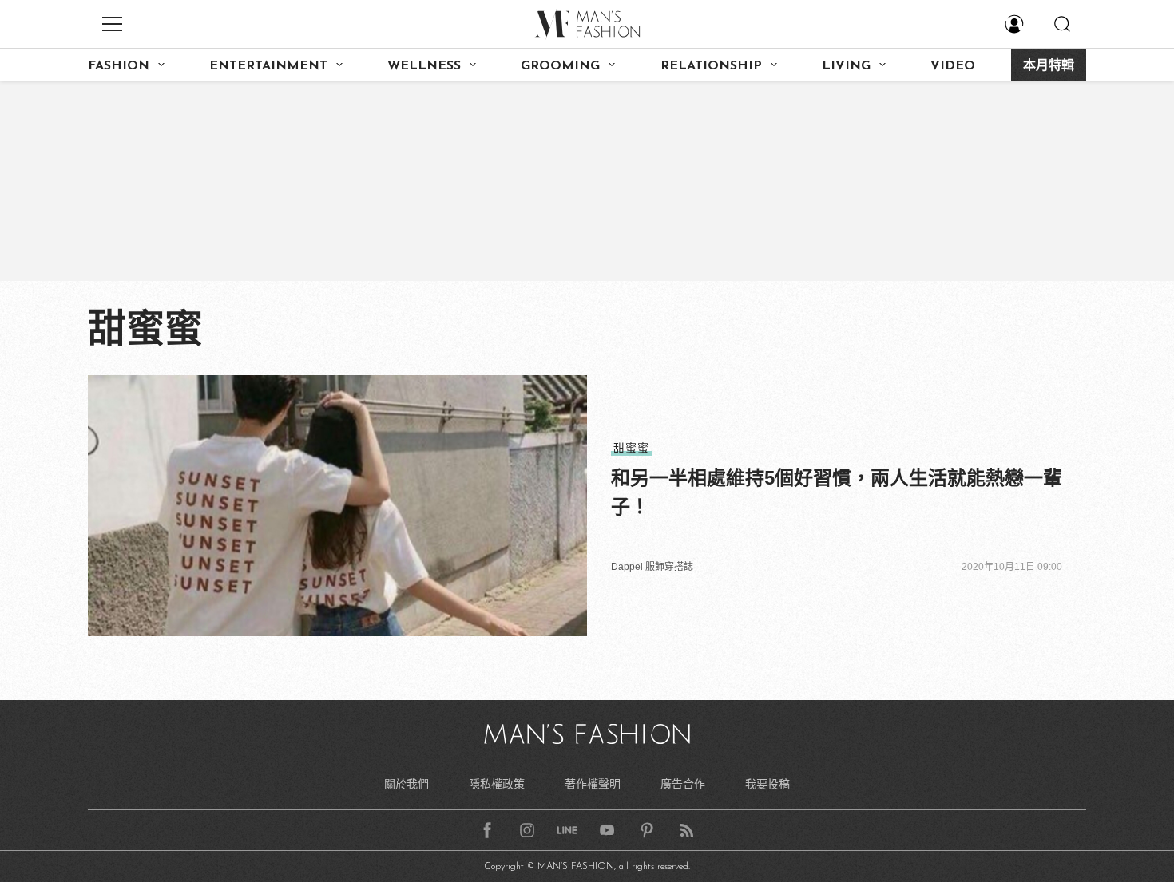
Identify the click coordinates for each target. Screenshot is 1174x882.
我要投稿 (767, 783)
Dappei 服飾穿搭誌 (652, 566)
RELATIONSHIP (711, 66)
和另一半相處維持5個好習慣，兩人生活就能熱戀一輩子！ (836, 492)
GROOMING (560, 66)
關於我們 (406, 783)
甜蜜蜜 (631, 447)
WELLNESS (424, 66)
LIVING (846, 66)
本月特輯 (1048, 66)
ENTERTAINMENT (268, 66)
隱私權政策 (497, 783)
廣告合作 (682, 783)
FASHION (118, 66)
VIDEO (952, 66)
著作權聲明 (593, 783)
